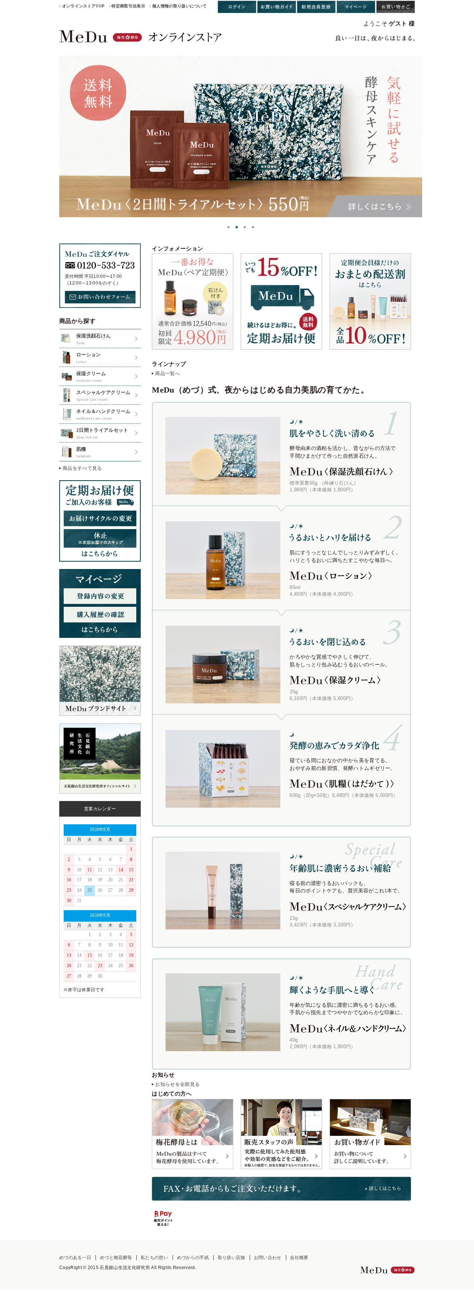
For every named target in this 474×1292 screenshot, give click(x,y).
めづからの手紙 (193, 1257)
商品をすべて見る (82, 468)
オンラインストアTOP (83, 6)
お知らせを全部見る (177, 1084)
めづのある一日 (75, 1257)
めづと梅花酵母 (116, 1257)
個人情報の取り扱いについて (179, 6)
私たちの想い (154, 1257)
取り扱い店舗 (231, 1257)
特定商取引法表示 (128, 6)
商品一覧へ (167, 373)
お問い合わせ (267, 1257)
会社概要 (299, 1257)
